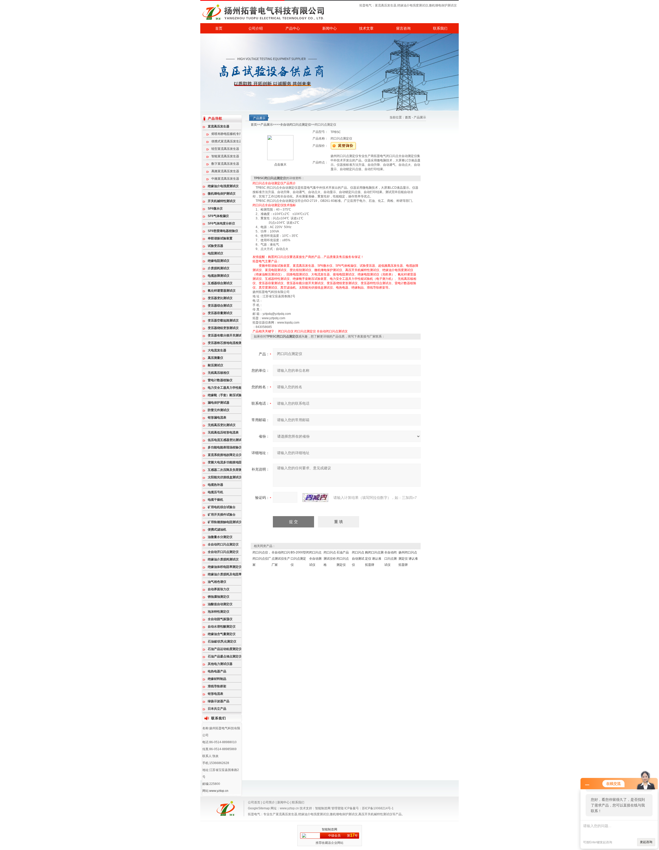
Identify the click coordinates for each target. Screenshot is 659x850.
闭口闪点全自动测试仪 (315, 559)
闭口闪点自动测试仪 (358, 559)
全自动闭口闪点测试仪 (332, 331)
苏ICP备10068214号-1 (378, 808)
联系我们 (440, 28)
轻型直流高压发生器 (225, 149)
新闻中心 (329, 28)
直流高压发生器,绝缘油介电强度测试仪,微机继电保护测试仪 (416, 5)
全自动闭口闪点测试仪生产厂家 (281, 559)
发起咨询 (646, 842)
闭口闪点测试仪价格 (330, 559)
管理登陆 (337, 808)
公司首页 (254, 802)
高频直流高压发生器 (225, 171)
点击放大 (280, 164)
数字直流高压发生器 (225, 164)
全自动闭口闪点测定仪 (295, 124)
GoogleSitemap (259, 808)
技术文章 (366, 28)
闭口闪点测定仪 (305, 331)
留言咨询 (403, 28)
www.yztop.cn (218, 791)
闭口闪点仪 (285, 331)
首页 (218, 28)
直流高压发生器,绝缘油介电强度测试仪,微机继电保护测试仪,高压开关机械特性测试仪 (334, 814)
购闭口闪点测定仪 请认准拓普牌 (374, 559)
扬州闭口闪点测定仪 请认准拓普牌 (408, 559)
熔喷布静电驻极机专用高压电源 (229, 134)
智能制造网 (323, 808)
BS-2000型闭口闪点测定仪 (300, 559)
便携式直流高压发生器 (226, 141)
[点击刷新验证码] (315, 497)
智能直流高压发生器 (225, 156)
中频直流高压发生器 (225, 178)
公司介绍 (255, 28)
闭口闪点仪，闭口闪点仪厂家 (262, 559)
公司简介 (269, 802)
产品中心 (292, 28)
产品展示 (267, 124)
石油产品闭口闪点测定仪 (342, 559)
